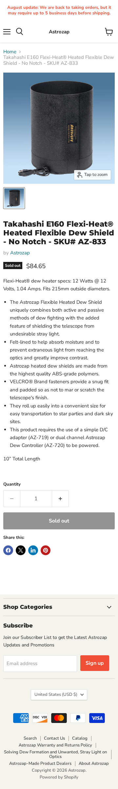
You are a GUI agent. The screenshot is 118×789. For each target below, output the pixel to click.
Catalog (80, 738)
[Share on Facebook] (8, 550)
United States (55, 694)
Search (30, 738)
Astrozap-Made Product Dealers (40, 763)
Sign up (95, 663)
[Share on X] (21, 550)
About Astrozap (94, 763)
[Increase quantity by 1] (60, 498)
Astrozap (20, 252)
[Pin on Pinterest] (45, 550)
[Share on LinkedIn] (33, 550)
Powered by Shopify (59, 777)
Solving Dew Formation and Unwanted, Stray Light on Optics (55, 754)
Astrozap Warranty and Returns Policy (55, 745)
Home (9, 52)
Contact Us (54, 738)
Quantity (12, 484)
